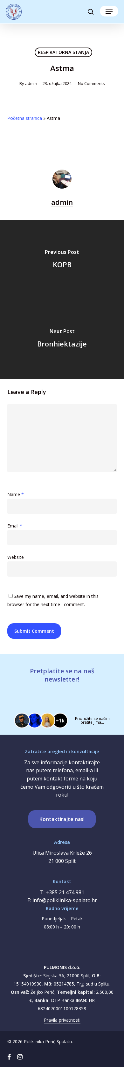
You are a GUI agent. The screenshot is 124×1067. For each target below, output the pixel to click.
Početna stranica (24, 118)
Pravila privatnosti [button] (62, 1020)
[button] (109, 12)
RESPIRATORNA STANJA (63, 52)
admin (31, 83)
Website (15, 557)
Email (14, 526)
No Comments (91, 83)
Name (15, 494)
